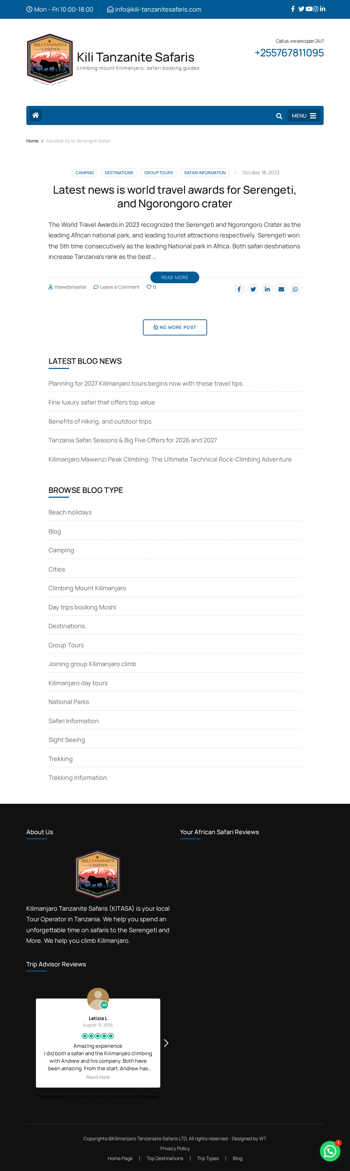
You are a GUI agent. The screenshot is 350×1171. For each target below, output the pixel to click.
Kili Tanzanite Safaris (135, 57)
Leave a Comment (120, 287)
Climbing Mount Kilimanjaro (87, 588)
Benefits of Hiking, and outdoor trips (100, 421)
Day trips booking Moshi (82, 607)
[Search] (279, 116)
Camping (85, 173)
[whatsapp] (295, 289)
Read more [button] (94, 1077)
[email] (281, 289)
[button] (165, 1045)
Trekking (61, 759)
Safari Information (205, 173)
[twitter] (298, 4)
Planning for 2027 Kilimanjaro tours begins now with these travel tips (145, 383)
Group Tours (158, 173)
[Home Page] (36, 115)
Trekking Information (78, 777)
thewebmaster (70, 287)
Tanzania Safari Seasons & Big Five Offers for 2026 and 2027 (133, 440)
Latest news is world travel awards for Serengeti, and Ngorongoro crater (175, 196)
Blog (55, 531)
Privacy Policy (175, 1148)
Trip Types (208, 1158)
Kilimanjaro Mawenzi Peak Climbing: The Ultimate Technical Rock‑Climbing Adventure (170, 459)
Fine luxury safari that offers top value (102, 402)
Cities (57, 569)
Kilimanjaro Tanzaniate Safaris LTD (149, 1138)
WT (262, 1138)
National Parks (69, 702)
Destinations (119, 173)
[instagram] (312, 4)
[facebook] (291, 4)
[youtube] (305, 4)
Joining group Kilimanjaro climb (92, 664)
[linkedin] (320, 4)
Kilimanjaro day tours (78, 683)
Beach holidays (70, 512)
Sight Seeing (67, 739)
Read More (174, 277)
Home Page (120, 1158)
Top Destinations (165, 1158)
